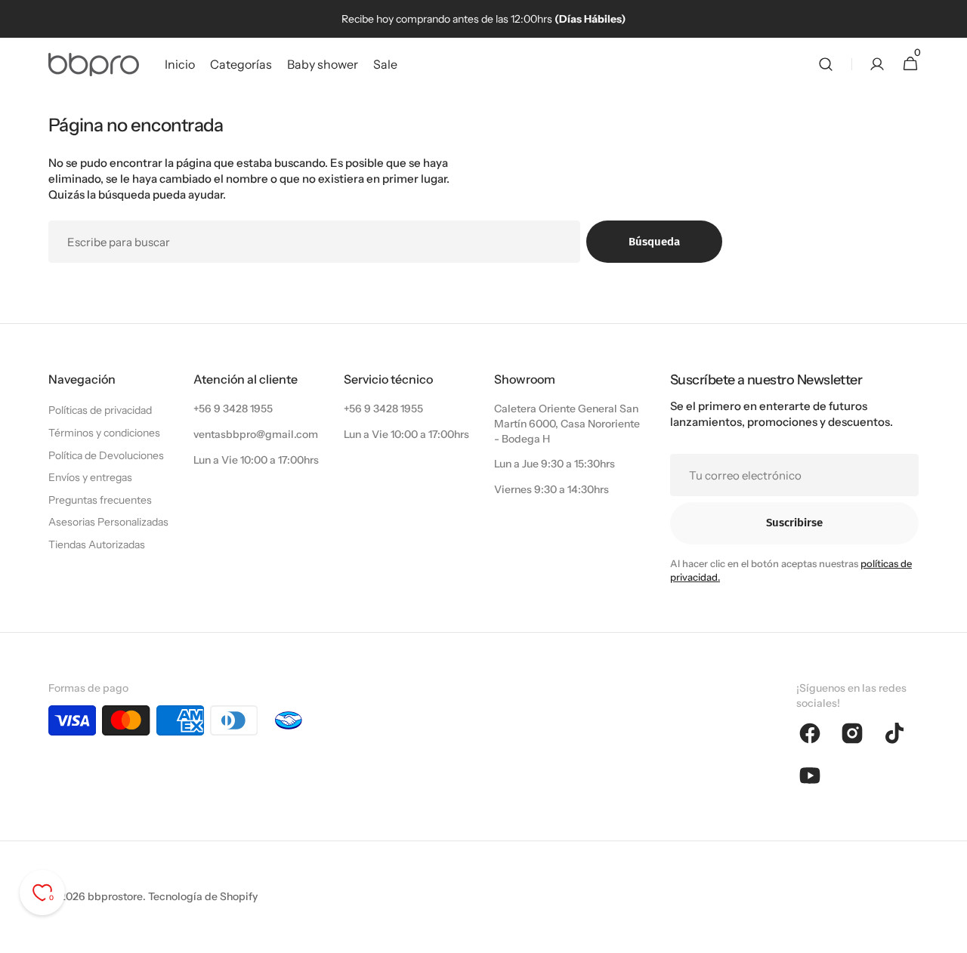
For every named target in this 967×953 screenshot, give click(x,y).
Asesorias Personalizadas (108, 522)
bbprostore (115, 896)
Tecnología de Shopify (203, 896)
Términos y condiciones (104, 432)
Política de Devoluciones (106, 455)
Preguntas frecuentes (100, 500)
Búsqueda (654, 241)
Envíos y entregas (90, 477)
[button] (825, 64)
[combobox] (314, 242)
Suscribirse (794, 522)
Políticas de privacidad (100, 410)
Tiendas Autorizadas (96, 544)
